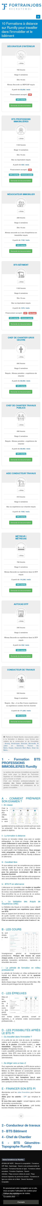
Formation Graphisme (16, 1171)
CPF (25, 1097)
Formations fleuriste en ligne (18, 1169)
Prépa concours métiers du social (19, 1174)
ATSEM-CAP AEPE (8, 1163)
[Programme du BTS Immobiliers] (24, 942)
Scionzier (24, 743)
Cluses (11, 748)
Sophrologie (13, 1166)
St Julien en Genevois (21, 744)
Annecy (7, 743)
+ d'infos (21, 63)
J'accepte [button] (21, 1202)
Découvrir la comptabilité (22, 1163)
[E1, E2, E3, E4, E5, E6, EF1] (24, 1005)
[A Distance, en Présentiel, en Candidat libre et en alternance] (24, 815)
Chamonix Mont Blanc (23, 748)
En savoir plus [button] (9, 1196)
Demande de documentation (21, 105)
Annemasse (15, 743)
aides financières (24, 1092)
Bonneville (32, 743)
